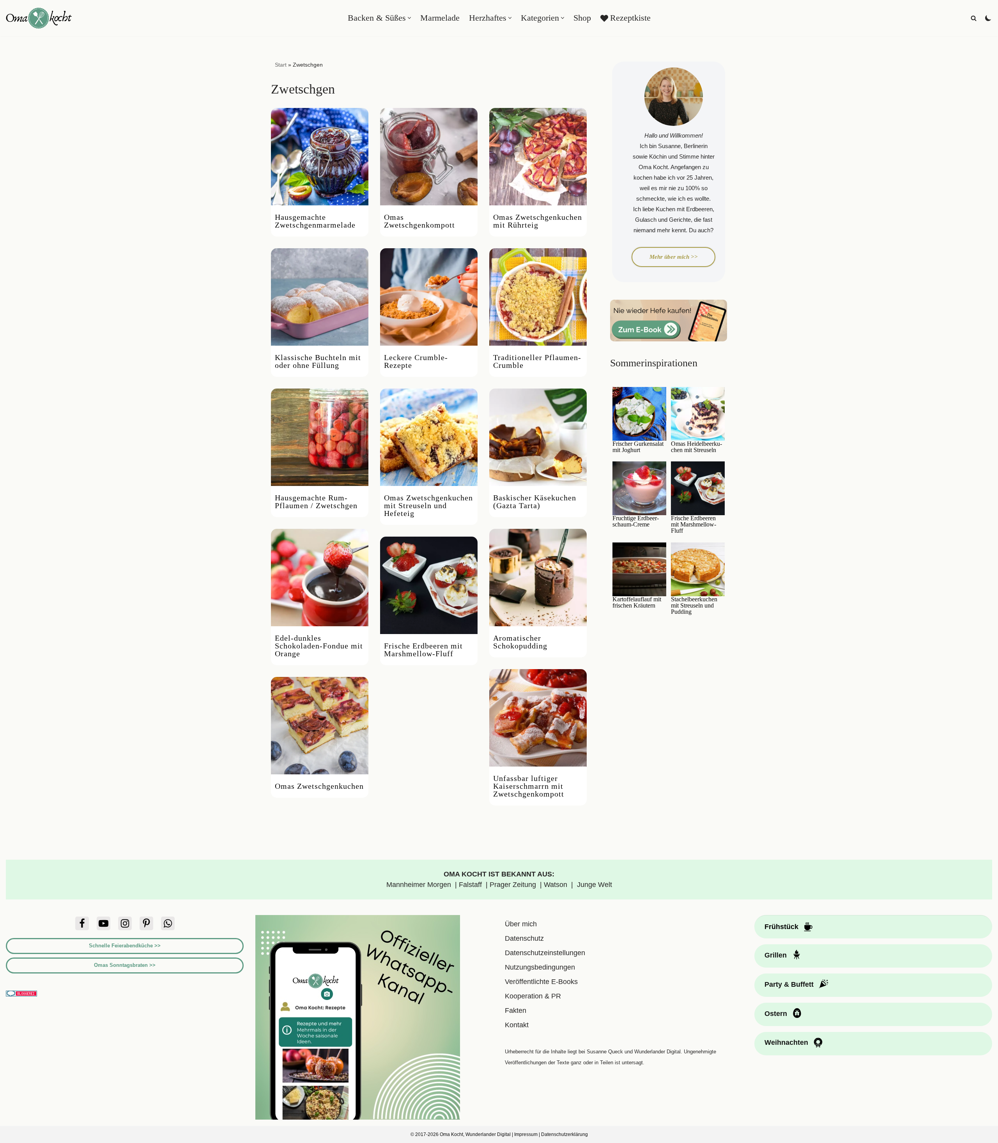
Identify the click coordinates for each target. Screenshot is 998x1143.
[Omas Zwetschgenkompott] (429, 156)
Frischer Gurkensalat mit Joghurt (638, 447)
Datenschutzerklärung (564, 1134)
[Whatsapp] (168, 923)
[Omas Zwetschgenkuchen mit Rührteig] (538, 156)
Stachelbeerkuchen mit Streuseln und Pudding (694, 605)
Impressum (526, 1134)
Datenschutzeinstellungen (545, 953)
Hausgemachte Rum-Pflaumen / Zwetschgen (316, 501)
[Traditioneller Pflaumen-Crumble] (538, 297)
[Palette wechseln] (988, 18)
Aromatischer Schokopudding (520, 642)
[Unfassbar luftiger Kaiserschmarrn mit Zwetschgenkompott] (538, 718)
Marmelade (440, 18)
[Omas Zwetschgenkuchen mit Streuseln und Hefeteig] (429, 437)
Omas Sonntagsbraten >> (125, 965)
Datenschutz (524, 938)
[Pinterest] (146, 923)
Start (281, 65)
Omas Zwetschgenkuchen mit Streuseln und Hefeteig (428, 505)
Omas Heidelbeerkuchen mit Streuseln (696, 447)
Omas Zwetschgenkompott (419, 221)
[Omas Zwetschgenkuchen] (319, 725)
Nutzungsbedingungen (540, 967)
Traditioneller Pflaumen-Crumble (537, 361)
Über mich (521, 924)
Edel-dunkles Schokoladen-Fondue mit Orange (319, 646)
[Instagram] (125, 923)
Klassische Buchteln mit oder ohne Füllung (318, 361)
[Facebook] (82, 923)
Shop (582, 18)
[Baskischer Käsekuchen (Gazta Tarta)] (538, 437)
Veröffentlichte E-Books (541, 982)
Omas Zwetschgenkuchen (319, 786)
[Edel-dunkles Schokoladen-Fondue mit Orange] (319, 577)
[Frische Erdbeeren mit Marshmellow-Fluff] (429, 585)
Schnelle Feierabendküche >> (125, 946)
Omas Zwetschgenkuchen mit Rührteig (537, 221)
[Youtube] (103, 923)
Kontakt (517, 1025)
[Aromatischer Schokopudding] (538, 577)
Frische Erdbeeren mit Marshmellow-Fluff (423, 649)
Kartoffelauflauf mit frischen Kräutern (636, 602)
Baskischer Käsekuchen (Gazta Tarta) (534, 501)
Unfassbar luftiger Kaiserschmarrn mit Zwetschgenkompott (528, 786)
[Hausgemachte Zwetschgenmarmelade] (319, 156)
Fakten (515, 1010)
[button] (409, 17)
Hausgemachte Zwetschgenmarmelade (315, 221)
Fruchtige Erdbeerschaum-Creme (635, 521)
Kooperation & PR (533, 996)
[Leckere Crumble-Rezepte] (429, 297)
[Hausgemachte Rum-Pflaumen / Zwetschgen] (319, 437)
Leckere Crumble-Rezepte (416, 361)
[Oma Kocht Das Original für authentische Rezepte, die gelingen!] (39, 18)
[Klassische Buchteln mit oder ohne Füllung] (319, 297)
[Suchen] (974, 18)
